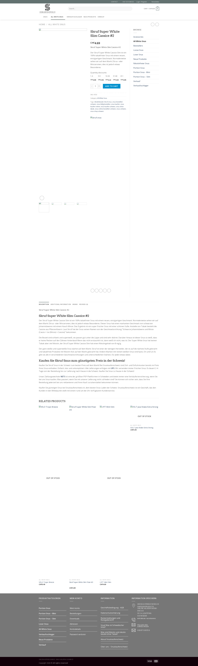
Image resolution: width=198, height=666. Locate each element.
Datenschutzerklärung (110, 613)
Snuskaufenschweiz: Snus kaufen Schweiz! (56, 659)
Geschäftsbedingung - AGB (112, 607)
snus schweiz (121, 109)
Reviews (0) (83, 304)
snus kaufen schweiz (108, 106)
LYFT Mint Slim (105, 582)
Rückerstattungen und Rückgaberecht (110, 619)
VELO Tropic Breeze (46, 582)
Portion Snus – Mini (47, 613)
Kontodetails (75, 629)
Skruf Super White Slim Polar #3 (81, 582)
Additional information (61, 304)
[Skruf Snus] (106, 202)
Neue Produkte (90, 17)
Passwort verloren (78, 634)
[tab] (44, 304)
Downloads (74, 618)
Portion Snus (139, 68)
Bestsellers (138, 45)
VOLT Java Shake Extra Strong (141, 428)
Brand (75, 304)
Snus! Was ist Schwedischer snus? (112, 626)
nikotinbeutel (98, 102)
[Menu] (40, 17)
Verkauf (101, 17)
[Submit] (130, 9)
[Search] (158, 17)
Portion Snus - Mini (141, 72)
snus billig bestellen (103, 104)
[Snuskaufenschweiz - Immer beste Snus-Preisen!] (52, 8)
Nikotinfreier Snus (141, 63)
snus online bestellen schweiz (105, 109)
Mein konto (75, 608)
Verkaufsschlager (74, 17)
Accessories (138, 37)
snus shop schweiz (97, 111)
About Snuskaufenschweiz (112, 639)
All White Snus (57, 17)
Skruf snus (108, 102)
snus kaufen (115, 104)
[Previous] (43, 114)
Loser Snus (138, 54)
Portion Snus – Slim (141, 76)
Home (42, 24)
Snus (45, 17)
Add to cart (111, 86)
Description (44, 304)
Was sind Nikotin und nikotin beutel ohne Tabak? (113, 633)
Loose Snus (138, 50)
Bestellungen (75, 613)
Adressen (74, 624)
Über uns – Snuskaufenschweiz (114, 646)
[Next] (83, 114)
